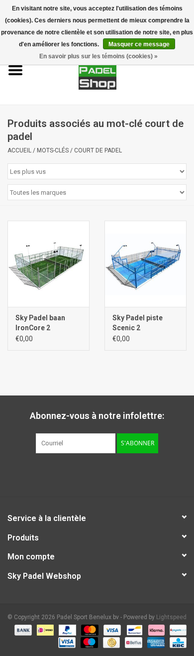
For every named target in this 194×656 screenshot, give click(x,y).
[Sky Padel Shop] (112, 70)
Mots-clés (53, 150)
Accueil (19, 150)
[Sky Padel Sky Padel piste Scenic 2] (145, 264)
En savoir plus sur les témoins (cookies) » (98, 56)
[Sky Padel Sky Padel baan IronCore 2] (48, 264)
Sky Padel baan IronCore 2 (40, 323)
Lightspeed (171, 617)
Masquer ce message (139, 44)
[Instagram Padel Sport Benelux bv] (114, 474)
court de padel (98, 150)
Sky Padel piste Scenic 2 (137, 323)
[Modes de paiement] (22, 629)
